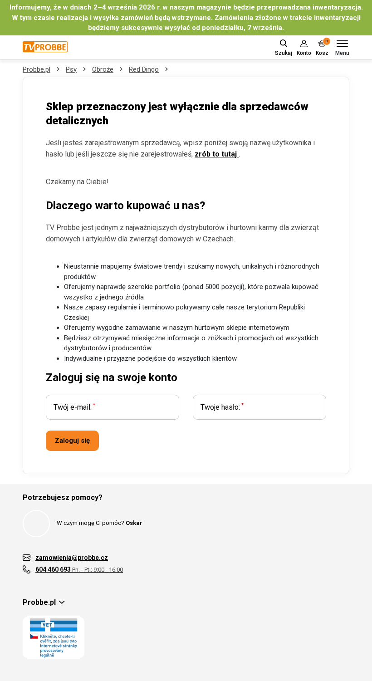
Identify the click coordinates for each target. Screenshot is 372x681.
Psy (71, 69)
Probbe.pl (36, 69)
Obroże (102, 69)
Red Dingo (144, 69)
